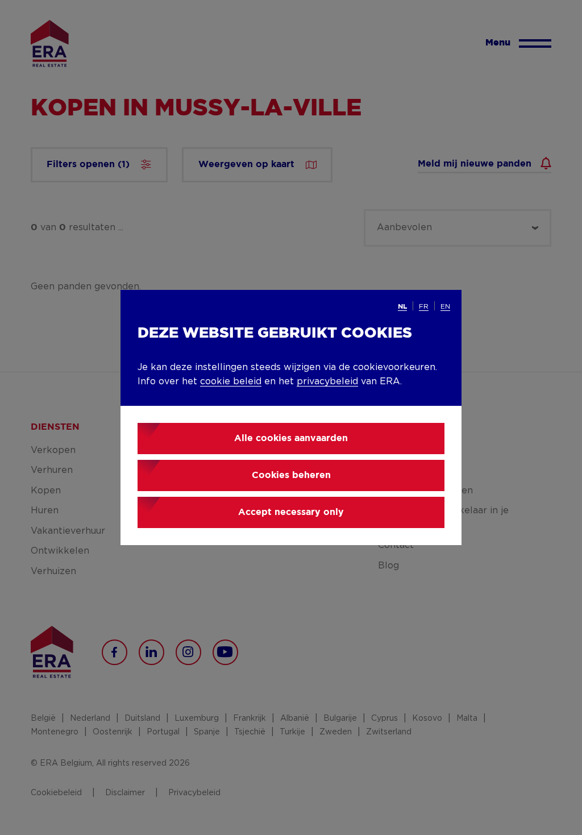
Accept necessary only (291, 512)
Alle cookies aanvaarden (291, 438)
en (445, 306)
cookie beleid (230, 381)
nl (402, 307)
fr (424, 306)
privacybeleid (327, 381)
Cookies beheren (291, 475)
